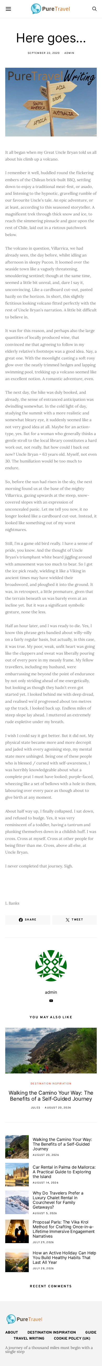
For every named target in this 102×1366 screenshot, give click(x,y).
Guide (91, 1332)
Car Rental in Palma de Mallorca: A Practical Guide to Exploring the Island (64, 1171)
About (11, 1332)
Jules (35, 1108)
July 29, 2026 (43, 1242)
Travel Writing (29, 1338)
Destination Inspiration (51, 1083)
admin (69, 53)
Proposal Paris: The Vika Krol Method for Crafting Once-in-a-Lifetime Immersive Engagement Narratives (64, 1229)
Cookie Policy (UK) (72, 1338)
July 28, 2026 (43, 1268)
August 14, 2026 (46, 1183)
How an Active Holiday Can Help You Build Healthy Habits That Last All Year (64, 1257)
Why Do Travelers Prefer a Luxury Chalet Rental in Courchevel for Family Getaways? (58, 1200)
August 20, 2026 (58, 1108)
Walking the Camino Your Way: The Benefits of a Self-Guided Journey (51, 1096)
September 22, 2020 (44, 53)
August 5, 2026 (45, 1213)
